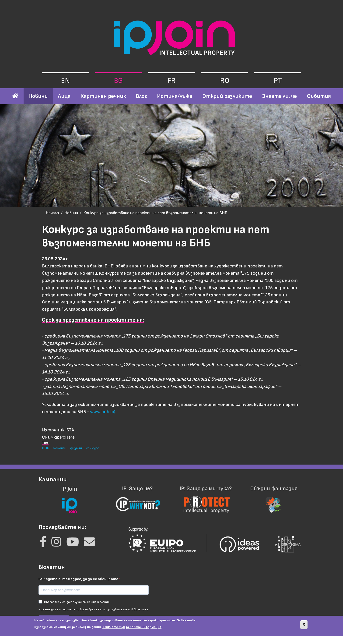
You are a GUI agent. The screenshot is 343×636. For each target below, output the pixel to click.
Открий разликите (227, 96)
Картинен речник (103, 96)
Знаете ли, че (279, 96)
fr (171, 80)
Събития (319, 96)
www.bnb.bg (102, 412)
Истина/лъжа (174, 96)
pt (278, 80)
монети (59, 448)
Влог (141, 96)
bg (118, 80)
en (65, 80)
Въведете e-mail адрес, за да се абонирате (78, 579)
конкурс (92, 448)
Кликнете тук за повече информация (131, 627)
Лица (64, 96)
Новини (38, 96)
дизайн (76, 448)
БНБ (45, 448)
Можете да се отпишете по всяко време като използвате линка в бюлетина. (93, 609)
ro (224, 80)
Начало (52, 212)
